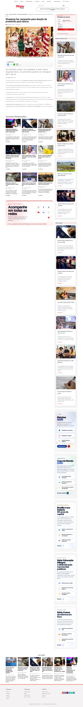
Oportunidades (29, 1)
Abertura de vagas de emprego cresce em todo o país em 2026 (29, 130)
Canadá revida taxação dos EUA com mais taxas (45, 183)
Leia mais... (60, 65)
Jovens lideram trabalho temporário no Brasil (66, 302)
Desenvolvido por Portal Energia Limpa (50, 704)
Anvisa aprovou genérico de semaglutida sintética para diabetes (10, 670)
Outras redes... (20, 64)
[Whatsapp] (71, 693)
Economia (37, 1)
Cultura (21, 1)
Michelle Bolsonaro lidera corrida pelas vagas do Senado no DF (44, 130)
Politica (16, 1)
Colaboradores (57, 1)
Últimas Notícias (12, 14)
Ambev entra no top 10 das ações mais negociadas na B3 (29, 184)
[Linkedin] (74, 693)
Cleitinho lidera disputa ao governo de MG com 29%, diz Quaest (12, 157)
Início (7, 14)
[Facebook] (65, 693)
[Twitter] (69, 693)
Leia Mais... (8, 141)
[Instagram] (67, 693)
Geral (43, 1)
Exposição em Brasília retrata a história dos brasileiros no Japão (59, 669)
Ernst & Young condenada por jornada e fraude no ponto (45, 157)
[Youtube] (63, 693)
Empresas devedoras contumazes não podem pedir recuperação (12, 130)
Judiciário (49, 1)
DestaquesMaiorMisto (22, 14)
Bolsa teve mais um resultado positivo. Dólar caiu (12, 184)
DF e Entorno (66, 1)
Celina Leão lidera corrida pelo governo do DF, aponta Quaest (29, 157)
